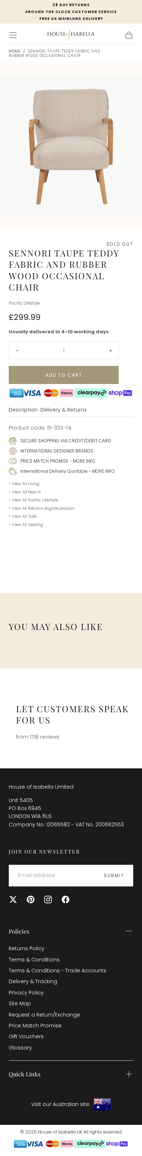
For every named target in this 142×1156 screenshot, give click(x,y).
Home (14, 51)
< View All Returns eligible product (41, 508)
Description (23, 410)
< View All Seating (26, 524)
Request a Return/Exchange (44, 1014)
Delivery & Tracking (33, 981)
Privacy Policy (26, 992)
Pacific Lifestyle (24, 303)
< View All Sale (22, 516)
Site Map (20, 1003)
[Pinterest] (31, 899)
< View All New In (25, 492)
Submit (114, 875)
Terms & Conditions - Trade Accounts (57, 970)
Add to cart (64, 375)
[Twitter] (13, 899)
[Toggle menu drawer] (13, 35)
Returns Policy (26, 948)
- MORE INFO (81, 461)
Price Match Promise (35, 1025)
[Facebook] (66, 899)
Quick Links (24, 1074)
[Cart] (129, 35)
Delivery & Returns (63, 410)
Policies (19, 931)
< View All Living (24, 484)
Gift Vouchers (26, 1036)
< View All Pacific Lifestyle (33, 500)
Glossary (20, 1047)
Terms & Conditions (34, 959)
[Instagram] (48, 899)
